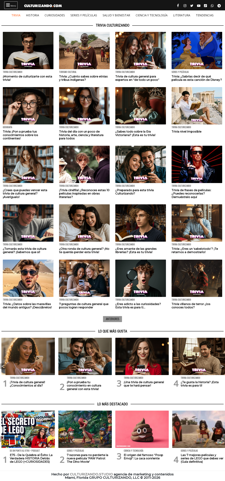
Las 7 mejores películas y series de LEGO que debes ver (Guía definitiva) (202, 458)
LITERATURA (181, 15)
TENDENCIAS (205, 15)
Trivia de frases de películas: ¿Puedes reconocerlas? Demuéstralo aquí (191, 193)
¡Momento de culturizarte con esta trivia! (27, 78)
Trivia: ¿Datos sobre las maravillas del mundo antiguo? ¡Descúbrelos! (27, 305)
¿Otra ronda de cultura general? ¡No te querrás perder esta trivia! (84, 250)
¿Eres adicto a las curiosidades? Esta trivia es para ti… (138, 305)
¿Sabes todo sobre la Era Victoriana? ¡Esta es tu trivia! (135, 133)
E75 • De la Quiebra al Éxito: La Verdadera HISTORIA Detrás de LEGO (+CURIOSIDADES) (31, 458)
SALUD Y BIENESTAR (116, 15)
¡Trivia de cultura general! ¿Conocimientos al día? (27, 384)
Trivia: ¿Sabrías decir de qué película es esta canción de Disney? (197, 78)
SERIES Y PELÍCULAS (83, 15)
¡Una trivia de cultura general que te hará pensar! (144, 384)
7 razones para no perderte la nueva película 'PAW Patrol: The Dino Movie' (87, 458)
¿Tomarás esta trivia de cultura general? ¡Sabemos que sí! (24, 250)
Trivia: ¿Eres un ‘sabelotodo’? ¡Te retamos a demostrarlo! (195, 250)
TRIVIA (15, 15)
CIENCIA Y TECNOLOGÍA (152, 15)
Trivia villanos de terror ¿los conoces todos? (191, 305)
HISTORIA (32, 15)
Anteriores (112, 319)
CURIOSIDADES (55, 15)
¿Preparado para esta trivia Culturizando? (134, 191)
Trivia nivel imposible (186, 131)
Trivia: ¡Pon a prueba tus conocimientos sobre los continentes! (20, 135)
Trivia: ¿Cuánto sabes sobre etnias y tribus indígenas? (83, 78)
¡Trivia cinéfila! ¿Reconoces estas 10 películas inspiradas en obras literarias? (84, 193)
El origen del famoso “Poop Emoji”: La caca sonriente (143, 456)
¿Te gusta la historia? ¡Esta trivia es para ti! (200, 384)
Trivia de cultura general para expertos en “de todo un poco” (137, 78)
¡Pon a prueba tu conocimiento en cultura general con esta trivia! (84, 386)
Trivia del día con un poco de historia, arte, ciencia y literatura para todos (81, 135)
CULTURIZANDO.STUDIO (91, 474)
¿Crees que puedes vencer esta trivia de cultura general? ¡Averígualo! (25, 193)
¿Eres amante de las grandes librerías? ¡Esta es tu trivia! (136, 250)
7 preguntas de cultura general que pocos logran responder (83, 305)
